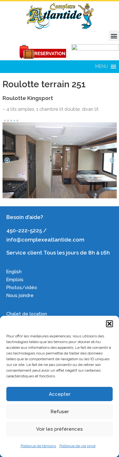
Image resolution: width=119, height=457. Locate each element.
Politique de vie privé (77, 446)
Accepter (59, 394)
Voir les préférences (59, 429)
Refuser (59, 411)
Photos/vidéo (21, 287)
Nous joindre (20, 295)
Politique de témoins (38, 446)
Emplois (15, 279)
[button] (109, 324)
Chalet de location (26, 313)
